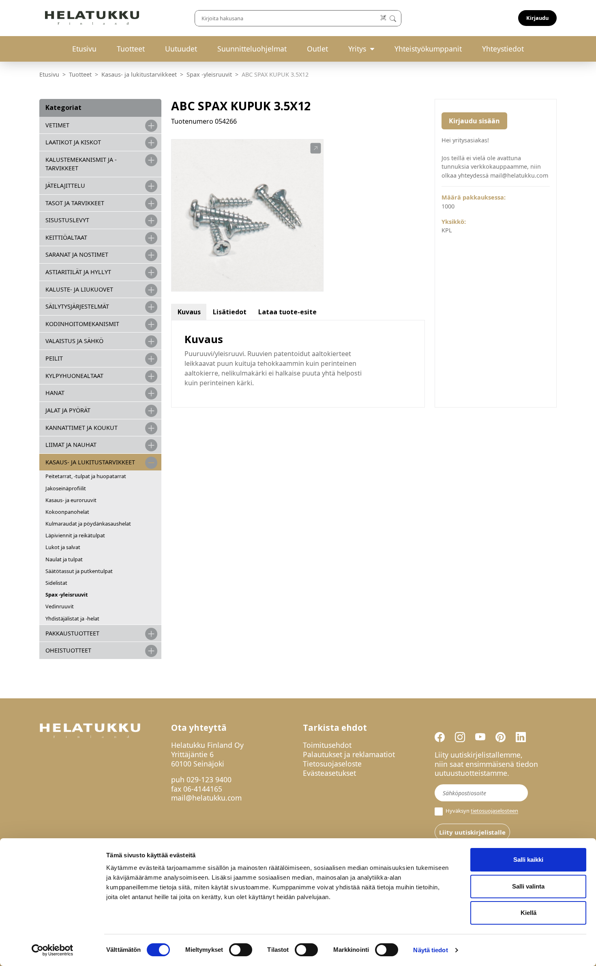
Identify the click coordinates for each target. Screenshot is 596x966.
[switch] (240, 949)
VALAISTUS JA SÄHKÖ (74, 341)
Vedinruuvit (59, 606)
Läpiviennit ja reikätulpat (75, 535)
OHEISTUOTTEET (68, 650)
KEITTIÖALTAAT (66, 237)
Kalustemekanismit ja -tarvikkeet (81, 164)
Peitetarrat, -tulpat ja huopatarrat (85, 476)
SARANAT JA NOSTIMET (76, 254)
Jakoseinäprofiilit (65, 488)
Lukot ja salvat (62, 547)
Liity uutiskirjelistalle (472, 832)
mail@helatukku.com (206, 798)
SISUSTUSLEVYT (67, 220)
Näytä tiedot (430, 950)
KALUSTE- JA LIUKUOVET (79, 289)
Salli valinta (528, 886)
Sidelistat (56, 582)
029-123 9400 (209, 779)
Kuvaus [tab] (189, 311)
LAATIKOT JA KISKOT (73, 142)
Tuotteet (131, 49)
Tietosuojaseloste (332, 764)
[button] (316, 148)
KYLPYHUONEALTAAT (74, 376)
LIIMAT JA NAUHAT (70, 445)
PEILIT (54, 358)
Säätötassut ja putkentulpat (79, 571)
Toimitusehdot (327, 745)
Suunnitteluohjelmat (252, 49)
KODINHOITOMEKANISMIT (82, 324)
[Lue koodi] (384, 18)
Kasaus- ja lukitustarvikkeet (139, 74)
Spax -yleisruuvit (209, 74)
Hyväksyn (481, 810)
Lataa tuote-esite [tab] (287, 311)
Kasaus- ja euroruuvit (70, 500)
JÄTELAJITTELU (65, 185)
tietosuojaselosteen (494, 811)
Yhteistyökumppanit (428, 49)
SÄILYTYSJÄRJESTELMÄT (77, 306)
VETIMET (57, 125)
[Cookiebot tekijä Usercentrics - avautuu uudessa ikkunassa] (52, 950)
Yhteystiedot (503, 49)
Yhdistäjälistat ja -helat (72, 618)
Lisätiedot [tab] (230, 311)
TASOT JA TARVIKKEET (74, 203)
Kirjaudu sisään (474, 120)
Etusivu (84, 49)
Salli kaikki (528, 859)
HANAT (54, 393)
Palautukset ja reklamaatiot (349, 754)
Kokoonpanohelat (67, 511)
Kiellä (528, 912)
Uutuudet (181, 49)
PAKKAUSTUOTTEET (72, 633)
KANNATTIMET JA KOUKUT (81, 427)
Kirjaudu (537, 17)
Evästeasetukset (329, 773)
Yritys (357, 49)
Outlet (317, 49)
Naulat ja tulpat (64, 559)
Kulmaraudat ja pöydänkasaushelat (88, 523)
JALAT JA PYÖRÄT (67, 410)
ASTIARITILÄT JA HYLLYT (78, 272)
